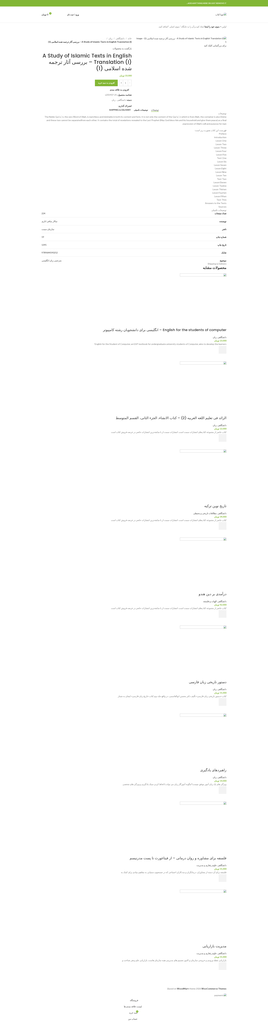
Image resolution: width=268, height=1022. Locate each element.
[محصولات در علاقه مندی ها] (57, 14)
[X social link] (54, 3)
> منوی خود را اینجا (212, 26)
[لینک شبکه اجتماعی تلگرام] (43, 3)
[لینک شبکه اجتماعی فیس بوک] (57, 3)
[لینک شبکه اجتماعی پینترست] (50, 3)
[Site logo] (220, 14)
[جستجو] (63, 14)
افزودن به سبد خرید (106, 83)
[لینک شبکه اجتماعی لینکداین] (47, 3)
